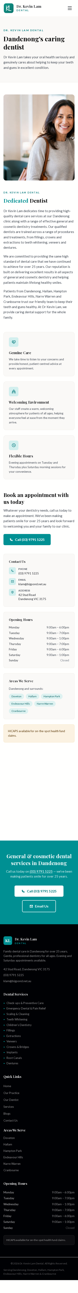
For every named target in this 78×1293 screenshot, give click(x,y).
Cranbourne (18, 711)
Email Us (42, 906)
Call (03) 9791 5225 (30, 539)
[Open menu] (70, 8)
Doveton (16, 696)
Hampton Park (52, 696)
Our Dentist (10, 1100)
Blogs (6, 1113)
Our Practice (11, 1093)
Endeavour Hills (20, 703)
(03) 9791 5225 (28, 573)
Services (8, 1106)
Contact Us (10, 1120)
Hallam (32, 696)
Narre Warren (45, 703)
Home (7, 1086)
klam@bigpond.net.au (32, 584)
